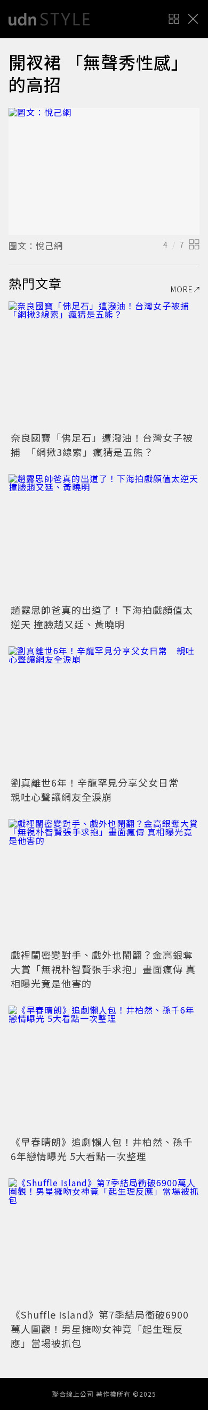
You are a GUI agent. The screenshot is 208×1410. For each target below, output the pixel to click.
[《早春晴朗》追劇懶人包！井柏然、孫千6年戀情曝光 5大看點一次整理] (104, 1069)
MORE (182, 289)
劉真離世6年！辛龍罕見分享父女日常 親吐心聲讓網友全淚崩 (100, 789)
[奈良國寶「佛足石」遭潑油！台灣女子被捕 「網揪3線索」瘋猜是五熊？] (104, 364)
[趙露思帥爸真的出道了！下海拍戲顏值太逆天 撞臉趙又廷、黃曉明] (104, 537)
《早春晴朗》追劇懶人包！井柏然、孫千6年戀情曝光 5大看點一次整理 (102, 1149)
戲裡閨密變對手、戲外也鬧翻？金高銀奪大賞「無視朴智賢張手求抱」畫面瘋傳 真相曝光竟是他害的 (103, 969)
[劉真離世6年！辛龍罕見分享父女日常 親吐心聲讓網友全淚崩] (104, 709)
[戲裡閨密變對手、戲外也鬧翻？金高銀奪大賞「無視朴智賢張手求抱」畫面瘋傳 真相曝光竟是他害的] (104, 882)
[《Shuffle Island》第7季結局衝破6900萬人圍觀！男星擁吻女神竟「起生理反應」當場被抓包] (104, 1241)
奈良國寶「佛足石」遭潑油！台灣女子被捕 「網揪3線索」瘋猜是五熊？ (102, 444)
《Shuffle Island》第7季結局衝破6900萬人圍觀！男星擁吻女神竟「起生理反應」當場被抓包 (100, 1328)
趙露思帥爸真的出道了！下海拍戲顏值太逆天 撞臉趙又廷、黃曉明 (102, 617)
